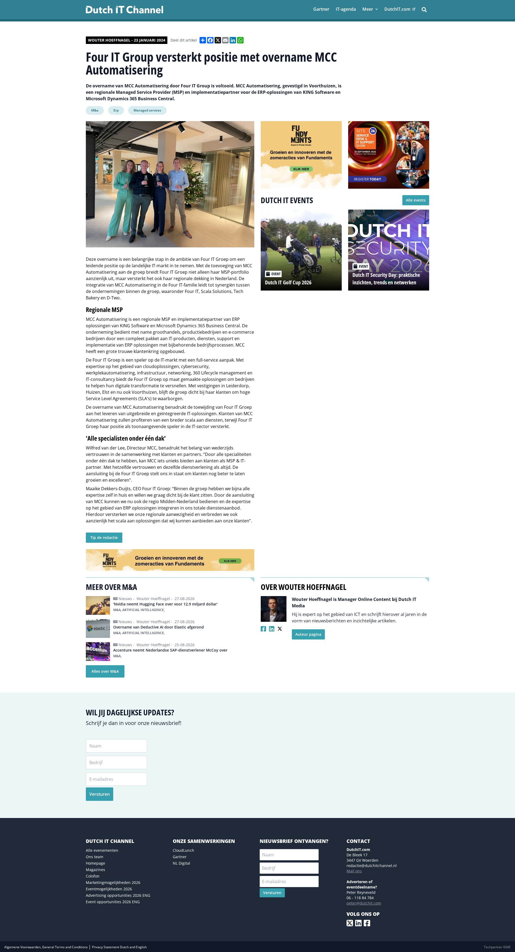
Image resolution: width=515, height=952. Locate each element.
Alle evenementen (102, 850)
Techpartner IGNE (497, 947)
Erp (116, 110)
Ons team (94, 856)
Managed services (147, 110)
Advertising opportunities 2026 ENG (118, 895)
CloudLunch (183, 850)
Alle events (416, 200)
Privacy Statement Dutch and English (119, 947)
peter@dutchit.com (364, 903)
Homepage (95, 863)
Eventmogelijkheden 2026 (109, 888)
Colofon (93, 876)
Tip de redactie (104, 537)
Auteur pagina (308, 634)
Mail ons (354, 870)
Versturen (99, 794)
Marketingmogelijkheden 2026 (113, 882)
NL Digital (181, 863)
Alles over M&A (105, 671)
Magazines (95, 869)
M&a (94, 110)
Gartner (180, 856)
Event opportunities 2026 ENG (113, 901)
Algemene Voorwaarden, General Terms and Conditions (46, 947)
